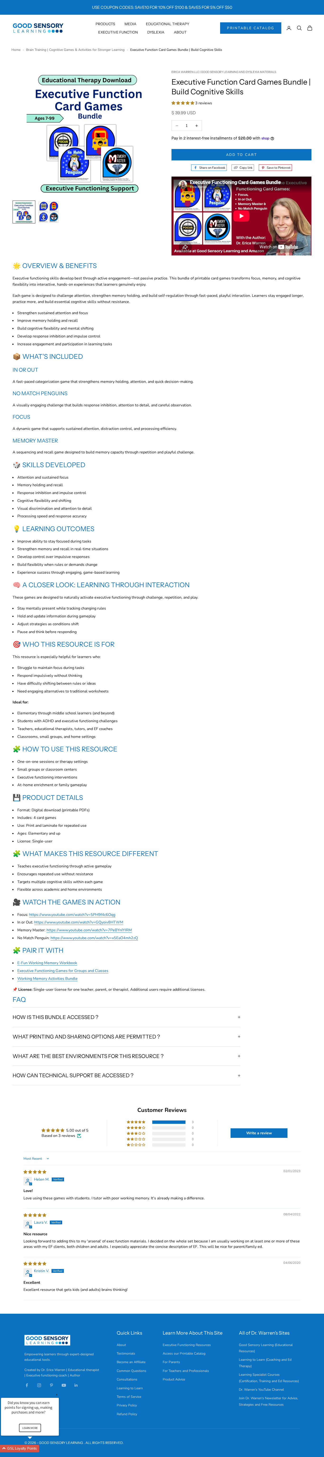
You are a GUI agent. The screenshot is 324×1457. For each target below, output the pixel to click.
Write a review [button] (259, 1133)
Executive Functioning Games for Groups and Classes (62, 970)
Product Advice (174, 1379)
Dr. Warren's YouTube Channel (261, 1389)
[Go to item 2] (48, 212)
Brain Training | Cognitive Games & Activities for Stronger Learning (75, 50)
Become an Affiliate (131, 1362)
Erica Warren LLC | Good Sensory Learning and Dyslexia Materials (223, 72)
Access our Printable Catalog (184, 1353)
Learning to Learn (130, 1388)
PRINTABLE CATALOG (250, 28)
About (180, 32)
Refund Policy (127, 1414)
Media (130, 24)
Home (16, 50)
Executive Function (118, 32)
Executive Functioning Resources (187, 1345)
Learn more (30, 1428)
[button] (183, 103)
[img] (34, 1172)
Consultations (127, 1379)
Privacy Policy (127, 1405)
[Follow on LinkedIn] (76, 1385)
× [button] (57, 1394)
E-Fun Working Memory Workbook (47, 963)
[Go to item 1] (24, 212)
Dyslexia (155, 32)
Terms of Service (129, 1396)
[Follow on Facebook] (26, 1385)
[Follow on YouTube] (63, 1385)
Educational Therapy (167, 24)
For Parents (171, 1362)
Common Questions (131, 1371)
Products (105, 24)
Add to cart (241, 154)
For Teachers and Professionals (186, 1371)
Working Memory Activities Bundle (47, 978)
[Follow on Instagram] (39, 1385)
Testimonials (126, 1353)
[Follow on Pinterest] (51, 1385)
